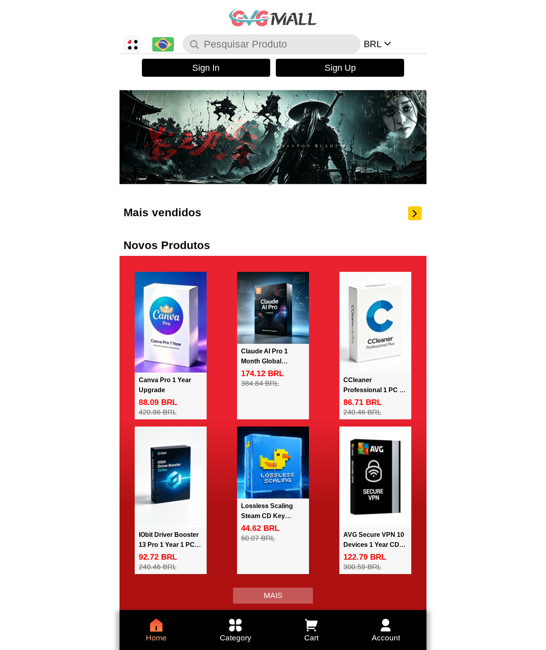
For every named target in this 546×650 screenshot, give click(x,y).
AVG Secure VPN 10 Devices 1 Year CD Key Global (373, 544)
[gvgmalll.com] (273, 16)
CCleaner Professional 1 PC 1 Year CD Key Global (373, 390)
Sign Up (340, 68)
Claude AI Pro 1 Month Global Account (264, 361)
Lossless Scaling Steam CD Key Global (267, 515)
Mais (273, 595)
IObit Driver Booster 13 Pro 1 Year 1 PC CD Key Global (169, 544)
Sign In (205, 68)
